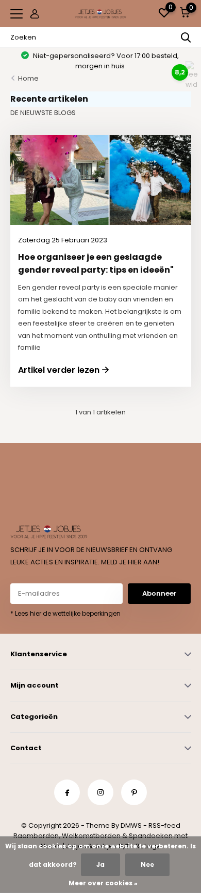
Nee (147, 864)
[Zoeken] (186, 37)
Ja (100, 864)
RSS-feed (164, 825)
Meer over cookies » (103, 883)
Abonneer (159, 593)
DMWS (131, 825)
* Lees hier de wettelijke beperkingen (65, 613)
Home (28, 78)
